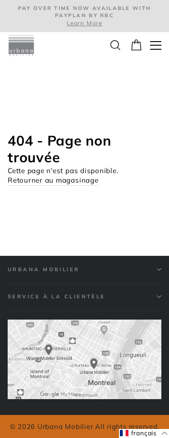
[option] (84, 16)
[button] (144, 433)
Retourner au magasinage (53, 180)
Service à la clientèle (56, 296)
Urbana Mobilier (44, 269)
